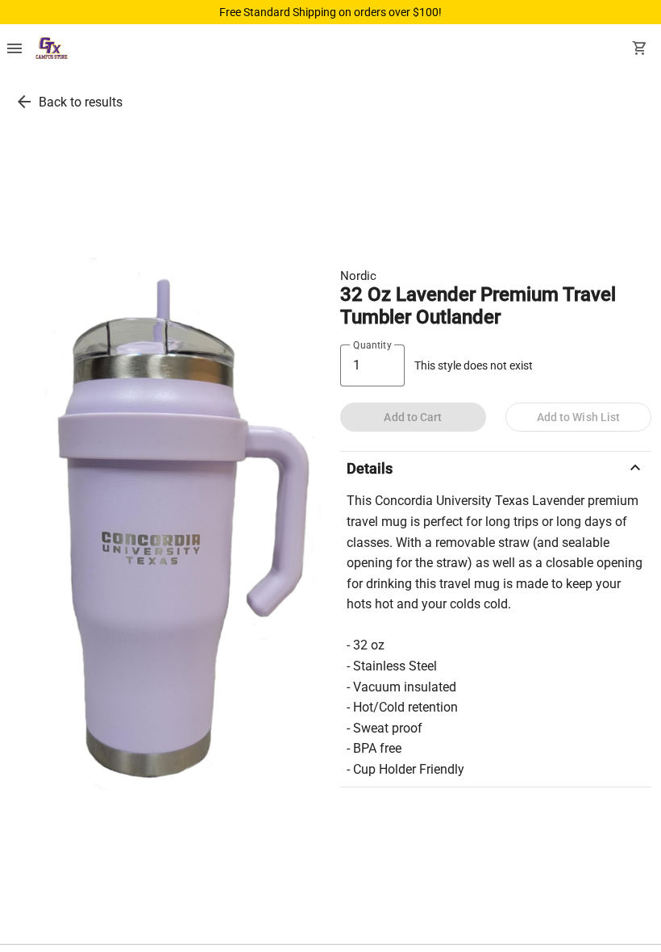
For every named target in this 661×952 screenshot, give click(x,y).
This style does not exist (473, 366)
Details (496, 468)
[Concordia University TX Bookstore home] (51, 50)
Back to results (81, 102)
